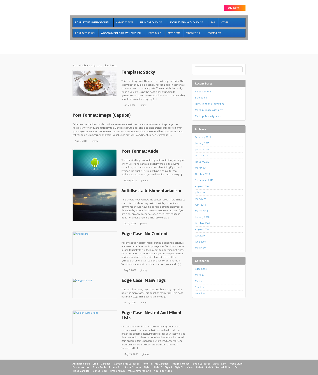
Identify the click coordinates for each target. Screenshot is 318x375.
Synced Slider (223, 367)
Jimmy (143, 105)
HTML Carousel (160, 363)
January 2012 (202, 161)
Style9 (209, 367)
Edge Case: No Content (144, 233)
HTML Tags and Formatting (209, 103)
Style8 (199, 367)
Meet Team (219, 363)
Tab (236, 367)
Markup (199, 275)
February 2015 (203, 137)
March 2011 (201, 167)
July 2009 (200, 235)
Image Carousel (181, 363)
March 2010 (201, 211)
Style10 (157, 367)
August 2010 (202, 186)
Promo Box (115, 367)
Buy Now (233, 7)
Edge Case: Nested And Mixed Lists (151, 315)
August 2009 (202, 229)
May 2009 (200, 248)
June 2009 (200, 241)
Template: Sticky (138, 72)
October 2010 (202, 174)
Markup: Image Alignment (209, 110)
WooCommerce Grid (139, 370)
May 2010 (200, 198)
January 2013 (202, 149)
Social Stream (132, 367)
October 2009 (202, 223)
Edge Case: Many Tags (143, 280)
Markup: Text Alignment (208, 116)
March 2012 (201, 155)
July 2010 (200, 192)
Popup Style (236, 363)
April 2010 (200, 204)
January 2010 (202, 217)
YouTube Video (163, 370)
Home (145, 363)
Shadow (199, 287)
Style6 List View (184, 367)
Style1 (147, 367)
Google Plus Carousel (126, 363)
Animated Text (81, 363)
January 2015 (202, 143)
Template (200, 293)
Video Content (203, 91)
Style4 (168, 367)
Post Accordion (81, 367)
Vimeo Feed (100, 370)
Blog (95, 363)
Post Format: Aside (139, 151)
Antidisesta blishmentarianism (151, 190)
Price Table (99, 367)
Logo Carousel (201, 363)
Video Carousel (81, 370)
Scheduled (201, 97)
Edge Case (201, 268)
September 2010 (204, 180)
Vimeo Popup (117, 370)
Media (198, 281)
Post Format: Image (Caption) (102, 115)
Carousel (106, 363)
